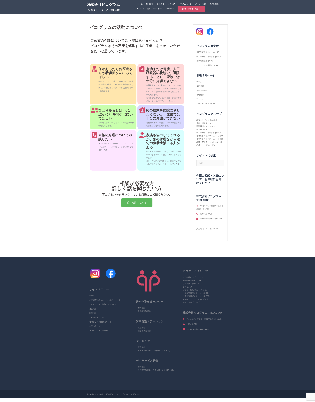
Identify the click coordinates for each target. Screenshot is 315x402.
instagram (157, 8)
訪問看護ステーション (205, 126)
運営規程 (141, 308)
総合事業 (165, 350)
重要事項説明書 (144, 311)
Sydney (126, 394)
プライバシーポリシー (205, 104)
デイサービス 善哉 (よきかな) (208, 56)
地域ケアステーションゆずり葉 (209, 142)
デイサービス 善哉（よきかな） (103, 304)
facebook (169, 8)
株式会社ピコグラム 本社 (206, 120)
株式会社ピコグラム (103, 4)
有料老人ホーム (185, 4)
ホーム (140, 4)
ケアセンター (201, 129)
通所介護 (156, 370)
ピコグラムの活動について (207, 65)
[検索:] (210, 163)
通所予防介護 (167, 370)
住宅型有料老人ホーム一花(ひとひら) (104, 300)
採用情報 (149, 4)
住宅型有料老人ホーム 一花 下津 (209, 139)
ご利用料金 (214, 4)
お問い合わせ (201, 90)
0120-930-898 (212, 229)
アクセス (171, 4)
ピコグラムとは (143, 8)
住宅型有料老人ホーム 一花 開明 (209, 136)
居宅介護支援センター (205, 123)
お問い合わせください (191, 9)
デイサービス (200, 4)
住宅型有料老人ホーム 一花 (207, 52)
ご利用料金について (204, 61)
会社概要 (160, 4)
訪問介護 (156, 350)
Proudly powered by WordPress (101, 394)
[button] (136, 202)
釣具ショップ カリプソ (205, 145)
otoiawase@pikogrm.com (211, 219)
